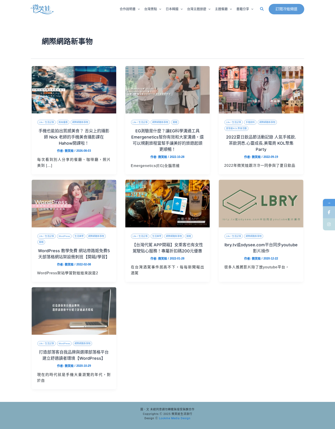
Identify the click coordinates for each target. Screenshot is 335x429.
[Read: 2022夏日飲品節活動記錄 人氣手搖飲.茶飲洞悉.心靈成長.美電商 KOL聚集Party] (261, 89)
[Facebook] (329, 212)
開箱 (175, 122)
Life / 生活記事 (46, 122)
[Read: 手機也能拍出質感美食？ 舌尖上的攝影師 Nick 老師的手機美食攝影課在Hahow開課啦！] (74, 89)
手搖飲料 (250, 122)
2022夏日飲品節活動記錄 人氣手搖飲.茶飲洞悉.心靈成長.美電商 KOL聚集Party (261, 143)
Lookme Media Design (175, 418)
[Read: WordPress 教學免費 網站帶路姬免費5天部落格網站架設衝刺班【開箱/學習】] (74, 203)
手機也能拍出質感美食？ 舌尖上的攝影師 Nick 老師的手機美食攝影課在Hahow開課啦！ (74, 137)
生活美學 (79, 236)
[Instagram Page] (329, 224)
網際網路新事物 (80, 122)
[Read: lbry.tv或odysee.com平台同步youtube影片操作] (261, 203)
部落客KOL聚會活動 (236, 128)
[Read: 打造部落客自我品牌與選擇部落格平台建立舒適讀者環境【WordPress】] (74, 311)
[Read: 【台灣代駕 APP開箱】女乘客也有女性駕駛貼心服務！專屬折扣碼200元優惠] (167, 203)
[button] (138, 9)
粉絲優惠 (63, 122)
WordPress (64, 236)
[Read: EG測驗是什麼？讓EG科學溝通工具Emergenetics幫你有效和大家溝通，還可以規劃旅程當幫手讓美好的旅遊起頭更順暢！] (167, 89)
